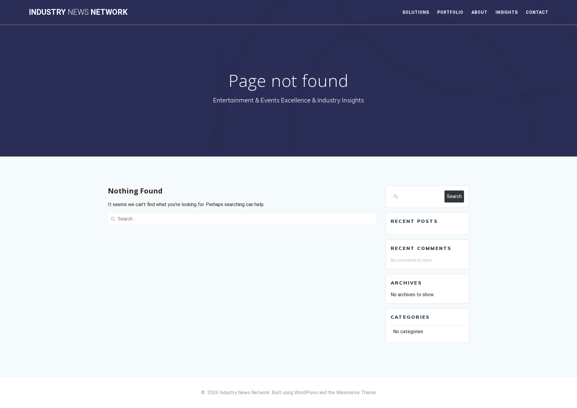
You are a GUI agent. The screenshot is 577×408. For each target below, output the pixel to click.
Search (454, 196)
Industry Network (78, 12)
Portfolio (450, 12)
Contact (537, 12)
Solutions (415, 12)
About (479, 12)
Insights (507, 12)
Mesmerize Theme (356, 392)
